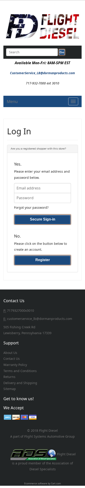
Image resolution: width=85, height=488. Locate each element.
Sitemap (9, 389)
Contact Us (11, 358)
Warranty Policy (15, 365)
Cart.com (56, 483)
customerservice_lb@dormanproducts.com (39, 318)
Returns (9, 377)
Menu (12, 101)
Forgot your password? (31, 207)
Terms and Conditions (20, 371)
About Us (10, 353)
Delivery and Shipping (20, 383)
